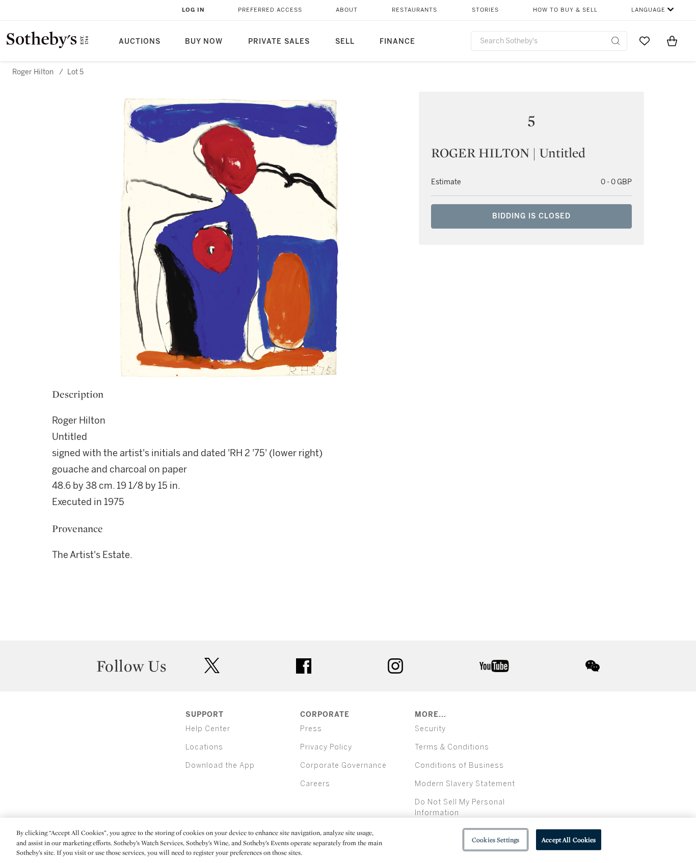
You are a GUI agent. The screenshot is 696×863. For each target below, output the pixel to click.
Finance (397, 41)
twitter (212, 666)
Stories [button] (485, 10)
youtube (494, 666)
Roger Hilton (32, 72)
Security (430, 729)
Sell (345, 41)
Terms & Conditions (452, 747)
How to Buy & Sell (565, 10)
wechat (592, 666)
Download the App (220, 765)
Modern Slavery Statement (465, 784)
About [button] (347, 10)
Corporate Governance (343, 765)
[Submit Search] (615, 41)
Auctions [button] (139, 41)
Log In (193, 10)
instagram (395, 666)
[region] (348, 840)
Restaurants (414, 10)
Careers (315, 784)
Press (311, 729)
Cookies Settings (495, 839)
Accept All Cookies (569, 839)
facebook (303, 666)
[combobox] (549, 41)
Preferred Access (270, 10)
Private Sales (279, 41)
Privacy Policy (326, 747)
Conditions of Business (459, 765)
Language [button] (648, 10)
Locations (204, 747)
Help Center (207, 729)
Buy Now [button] (204, 41)
